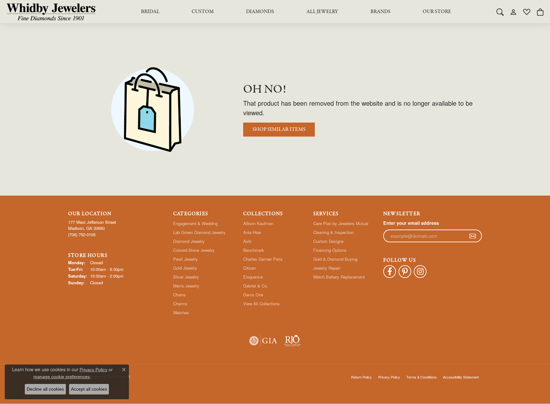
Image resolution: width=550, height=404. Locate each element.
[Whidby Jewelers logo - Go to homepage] (51, 12)
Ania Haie (252, 232)
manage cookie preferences (61, 376)
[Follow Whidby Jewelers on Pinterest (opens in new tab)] (404, 271)
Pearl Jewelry (185, 259)
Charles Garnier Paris (263, 259)
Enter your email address (411, 223)
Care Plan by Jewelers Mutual (340, 223)
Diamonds (260, 11)
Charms (180, 304)
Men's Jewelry (186, 286)
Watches (181, 312)
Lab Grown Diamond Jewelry (199, 232)
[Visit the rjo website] (292, 341)
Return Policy (361, 376)
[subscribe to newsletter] (472, 236)
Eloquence (253, 277)
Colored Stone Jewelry (194, 250)
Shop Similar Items (279, 129)
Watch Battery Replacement (339, 277)
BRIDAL (150, 11)
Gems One (253, 295)
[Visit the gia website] (263, 341)
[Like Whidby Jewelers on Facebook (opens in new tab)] (389, 271)
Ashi (247, 241)
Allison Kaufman (258, 223)
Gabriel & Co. (255, 286)
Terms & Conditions (421, 376)
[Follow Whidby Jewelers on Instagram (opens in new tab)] (420, 271)
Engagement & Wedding (195, 223)
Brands (380, 11)
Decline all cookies (45, 389)
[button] (500, 11)
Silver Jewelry (186, 277)
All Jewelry (322, 11)
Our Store (437, 11)
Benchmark (253, 250)
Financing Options (330, 250)
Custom (203, 11)
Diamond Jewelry (189, 241)
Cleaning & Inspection (333, 232)
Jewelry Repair (326, 268)
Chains (179, 295)
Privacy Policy (389, 376)
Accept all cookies (89, 389)
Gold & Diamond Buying (335, 259)
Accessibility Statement (461, 376)
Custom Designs (328, 241)
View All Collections (261, 304)
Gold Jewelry (185, 268)
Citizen (249, 268)
